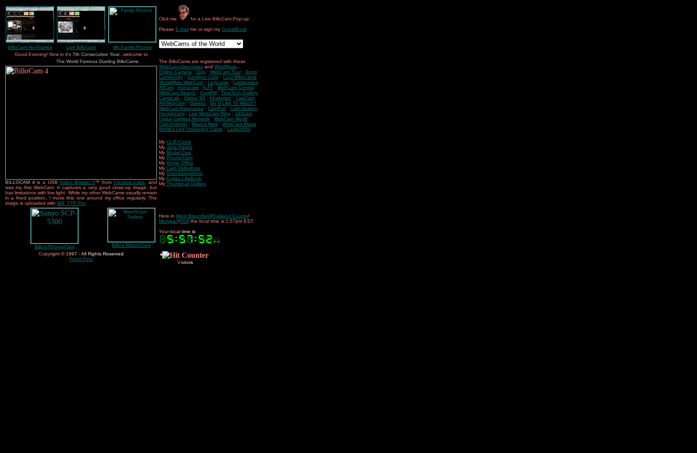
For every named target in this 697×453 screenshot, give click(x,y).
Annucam (188, 87)
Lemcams (218, 82)
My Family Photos (132, 47)
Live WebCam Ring (209, 113)
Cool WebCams (240, 77)
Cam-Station (243, 108)
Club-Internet (173, 124)
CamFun (217, 108)
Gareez (198, 103)
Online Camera (175, 71)
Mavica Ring (205, 124)
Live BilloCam (81, 47)
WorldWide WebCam (181, 82)
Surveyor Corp (203, 77)
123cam (243, 113)
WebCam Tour (225, 71)
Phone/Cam (179, 157)
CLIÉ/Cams (178, 142)
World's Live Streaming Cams (190, 129)
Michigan (168, 221)
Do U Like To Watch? (233, 103)
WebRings (225, 66)
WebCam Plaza (239, 124)
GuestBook (234, 29)
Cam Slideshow (183, 168)
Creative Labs (129, 182)
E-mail (182, 29)
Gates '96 (194, 97)
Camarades (245, 82)
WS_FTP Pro (71, 203)
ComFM (208, 92)
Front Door (81, 259)
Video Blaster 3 (77, 182)
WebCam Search (177, 92)
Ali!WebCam (172, 103)
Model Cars (178, 152)
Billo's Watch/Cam (131, 245)
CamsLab (169, 97)
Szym (251, 71)
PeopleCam (171, 113)
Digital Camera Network (184, 118)
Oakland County (230, 215)
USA (184, 221)
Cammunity (171, 77)
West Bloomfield (193, 215)
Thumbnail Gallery (186, 183)
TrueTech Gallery (239, 92)
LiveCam (245, 97)
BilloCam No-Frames (30, 47)
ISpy (201, 71)
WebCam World (231, 118)
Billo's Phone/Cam (54, 246)
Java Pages (179, 147)
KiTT (208, 87)
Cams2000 (238, 129)
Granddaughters (184, 173)
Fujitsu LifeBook (184, 178)
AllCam (166, 87)
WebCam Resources (181, 108)
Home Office (179, 162)
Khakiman (220, 97)
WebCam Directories (181, 66)
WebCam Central (235, 87)
